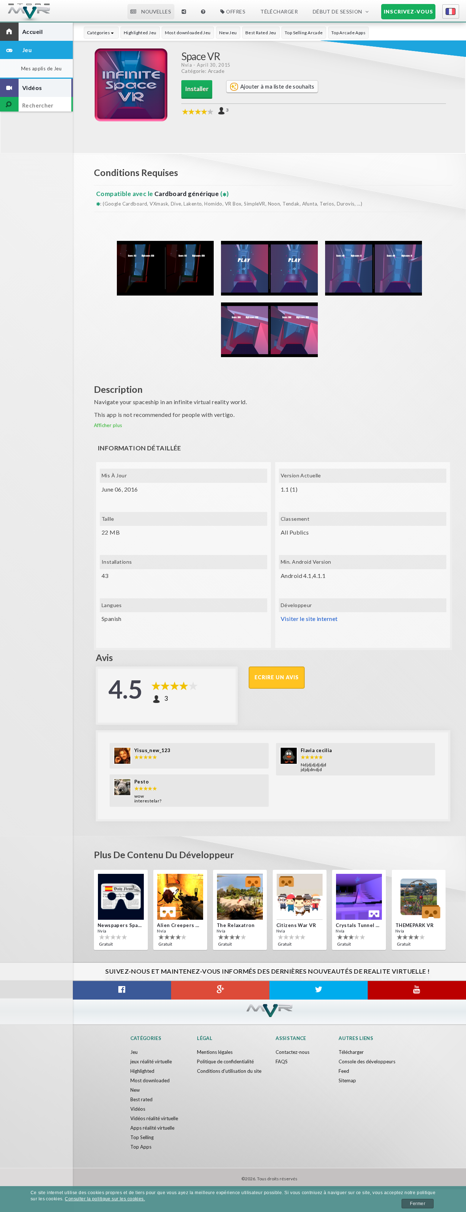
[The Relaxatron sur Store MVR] (240, 896)
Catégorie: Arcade (202, 71)
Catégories (99, 32)
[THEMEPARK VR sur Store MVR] (418, 896)
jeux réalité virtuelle (151, 1061)
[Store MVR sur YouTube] (417, 990)
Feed (344, 1071)
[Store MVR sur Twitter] (318, 990)
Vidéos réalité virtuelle (154, 1118)
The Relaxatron (235, 925)
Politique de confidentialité (225, 1061)
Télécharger (351, 1052)
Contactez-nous (292, 1052)
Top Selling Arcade (304, 32)
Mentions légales (215, 1052)
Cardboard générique (187, 194)
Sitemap (347, 1080)
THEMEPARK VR (414, 925)
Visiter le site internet (309, 618)
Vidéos (137, 1109)
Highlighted (142, 1071)
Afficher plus (108, 425)
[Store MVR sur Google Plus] (220, 990)
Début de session (337, 11)
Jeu (134, 1052)
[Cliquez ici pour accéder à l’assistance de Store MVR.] (203, 11)
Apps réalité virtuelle (152, 1128)
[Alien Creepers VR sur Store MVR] (180, 896)
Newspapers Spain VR (120, 925)
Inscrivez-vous (408, 11)
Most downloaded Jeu (188, 32)
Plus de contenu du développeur (164, 854)
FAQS (282, 1061)
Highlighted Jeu (140, 32)
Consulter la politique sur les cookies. (105, 1198)
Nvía (186, 65)
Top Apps (140, 1147)
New (135, 1090)
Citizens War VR (296, 925)
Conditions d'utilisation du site (229, 1071)
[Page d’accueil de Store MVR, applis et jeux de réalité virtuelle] (45, 15)
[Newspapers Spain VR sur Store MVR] (121, 896)
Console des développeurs (367, 1061)
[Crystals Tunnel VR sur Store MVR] (359, 896)
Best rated (141, 1099)
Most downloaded (150, 1080)
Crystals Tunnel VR (358, 925)
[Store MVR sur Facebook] (122, 990)
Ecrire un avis (276, 677)
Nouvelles (155, 11)
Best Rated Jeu (260, 32)
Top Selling (142, 1137)
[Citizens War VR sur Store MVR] (299, 896)
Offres (235, 11)
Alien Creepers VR (179, 925)
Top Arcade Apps (348, 32)
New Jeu (228, 32)
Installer (197, 89)
